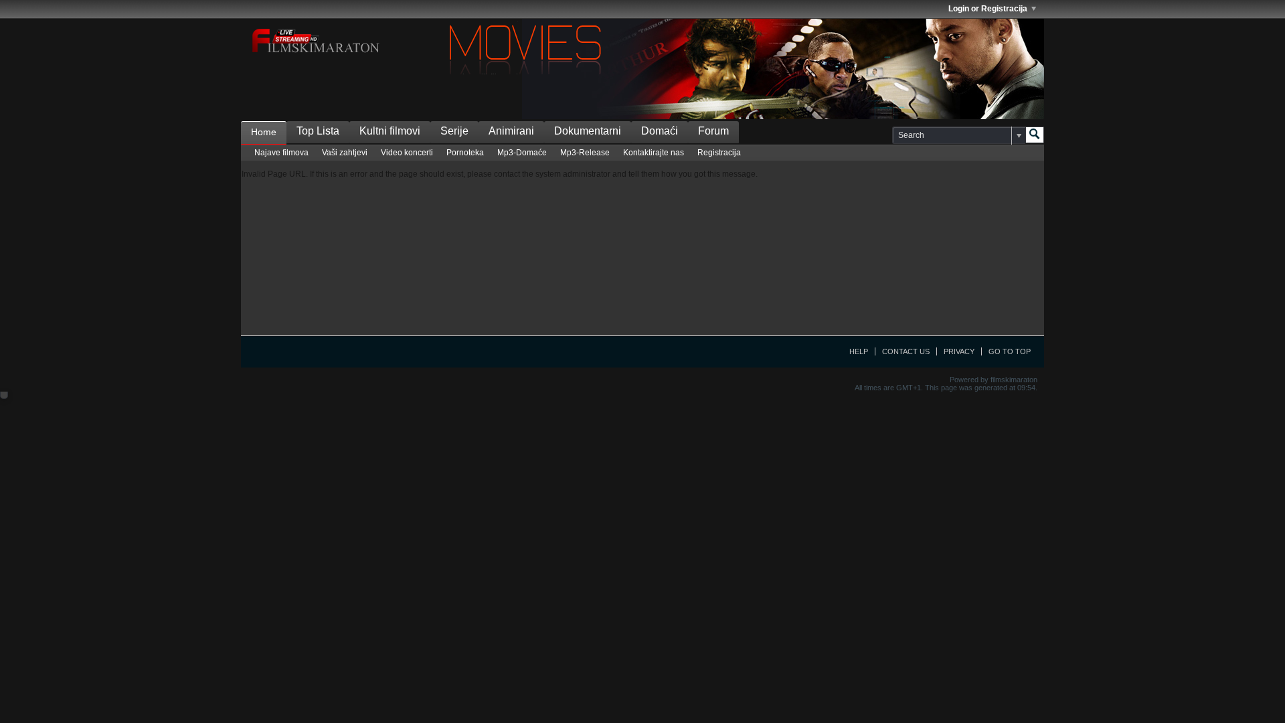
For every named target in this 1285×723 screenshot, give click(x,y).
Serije (454, 131)
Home (263, 132)
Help (858, 351)
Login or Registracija (987, 8)
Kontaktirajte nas (653, 152)
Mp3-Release (585, 152)
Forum (713, 131)
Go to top (1010, 351)
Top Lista (317, 131)
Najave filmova (281, 152)
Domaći (659, 131)
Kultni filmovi (389, 131)
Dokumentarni (587, 131)
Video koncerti (407, 152)
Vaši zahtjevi (344, 152)
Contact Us (906, 351)
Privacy (959, 351)
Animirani (511, 131)
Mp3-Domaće (522, 152)
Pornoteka (465, 152)
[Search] (1034, 135)
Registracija (719, 152)
